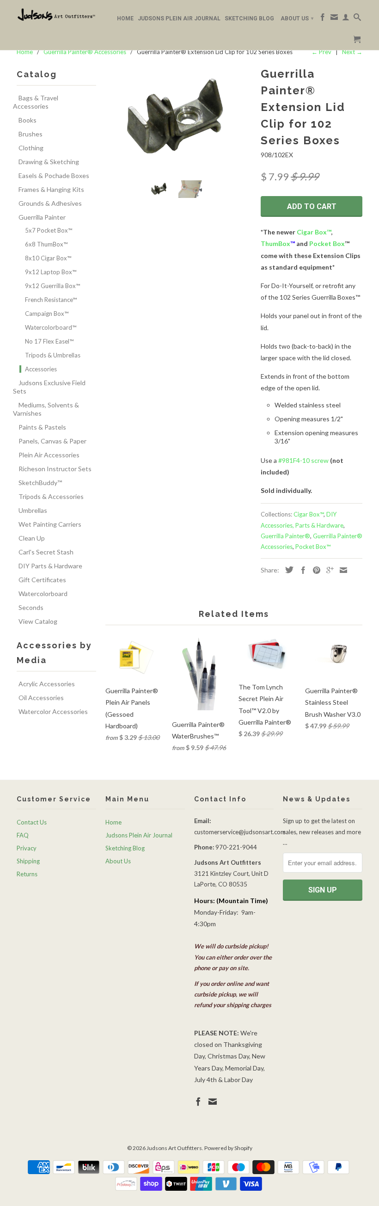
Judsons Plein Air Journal (179, 18)
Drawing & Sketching (48, 162)
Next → (352, 51)
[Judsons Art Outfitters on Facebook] (322, 19)
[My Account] (345, 19)
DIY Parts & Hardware (50, 566)
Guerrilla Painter (42, 217)
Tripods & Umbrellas (52, 355)
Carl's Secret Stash (45, 552)
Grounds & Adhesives (50, 203)
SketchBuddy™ (40, 482)
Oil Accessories (41, 697)
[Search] (357, 19)
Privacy (27, 848)
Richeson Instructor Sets (55, 469)
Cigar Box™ (308, 514)
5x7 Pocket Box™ (48, 230)
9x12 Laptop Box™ (50, 272)
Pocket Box (327, 243)
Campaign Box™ (46, 313)
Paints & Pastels (42, 427)
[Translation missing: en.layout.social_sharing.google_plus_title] (328, 570)
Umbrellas (32, 510)
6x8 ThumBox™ (46, 244)
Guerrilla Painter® (285, 536)
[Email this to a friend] (341, 570)
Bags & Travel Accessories (35, 102)
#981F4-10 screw (303, 460)
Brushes (30, 134)
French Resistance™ (51, 299)
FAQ (23, 835)
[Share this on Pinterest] (314, 570)
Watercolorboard (42, 593)
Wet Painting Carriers (49, 524)
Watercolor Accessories (53, 711)
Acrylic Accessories (46, 684)
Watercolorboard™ (50, 327)
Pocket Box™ (312, 546)
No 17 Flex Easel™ (49, 341)
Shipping (28, 861)
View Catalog (37, 621)
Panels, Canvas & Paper (52, 441)
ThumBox (275, 243)
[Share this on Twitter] (287, 570)
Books (27, 120)
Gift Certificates (42, 580)
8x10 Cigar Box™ (48, 258)
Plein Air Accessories (48, 455)
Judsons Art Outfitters (174, 1147)
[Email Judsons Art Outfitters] (334, 19)
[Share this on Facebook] (301, 570)
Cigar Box (312, 232)
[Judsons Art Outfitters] (56, 14)
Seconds (30, 607)
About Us (297, 18)
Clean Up (31, 538)
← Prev (321, 51)
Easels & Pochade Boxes (53, 175)
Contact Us (32, 822)
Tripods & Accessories (51, 496)
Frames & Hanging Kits (51, 189)
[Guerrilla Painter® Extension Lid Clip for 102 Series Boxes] (178, 115)
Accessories (41, 369)
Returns (27, 874)
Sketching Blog (249, 18)
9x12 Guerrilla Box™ (52, 285)
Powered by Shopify (228, 1147)
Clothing (30, 148)
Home (125, 18)
